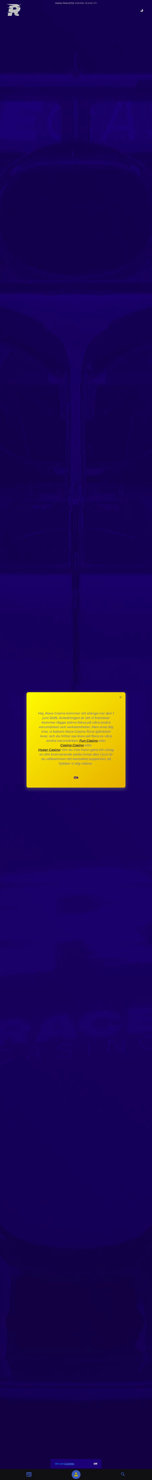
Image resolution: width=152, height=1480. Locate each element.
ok (95, 1463)
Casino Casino (72, 745)
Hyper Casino (49, 750)
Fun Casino (88, 741)
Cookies (69, 1463)
